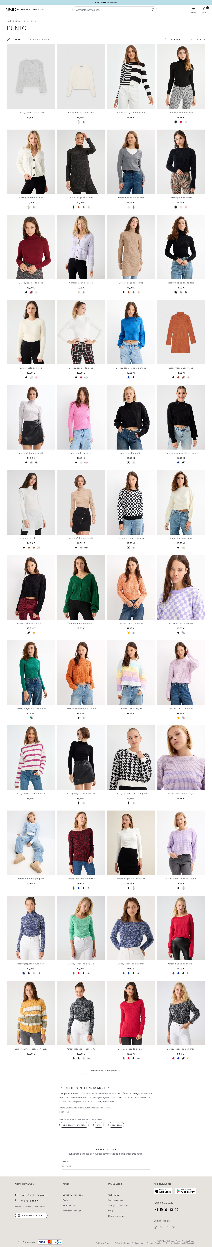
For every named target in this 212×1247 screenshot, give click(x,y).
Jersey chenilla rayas (131, 708)
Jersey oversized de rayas (181, 793)
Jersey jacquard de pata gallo (131, 793)
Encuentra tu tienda (33, 1215)
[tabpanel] (31, 76)
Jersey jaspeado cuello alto (31, 963)
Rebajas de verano (116, 1216)
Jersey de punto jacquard (31, 878)
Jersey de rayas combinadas (131, 112)
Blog (110, 1210)
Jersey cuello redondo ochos (31, 623)
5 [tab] (66, 47)
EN (173, 1227)
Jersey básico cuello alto (181, 282)
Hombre (39, 10)
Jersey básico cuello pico (81, 112)
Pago (65, 1200)
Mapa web (190, 1243)
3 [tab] (63, 47)
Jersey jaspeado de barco (81, 878)
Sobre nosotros (115, 1200)
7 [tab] (169, 47)
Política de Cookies (122, 1243)
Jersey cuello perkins (131, 453)
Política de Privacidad (104, 1243)
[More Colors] (88, 888)
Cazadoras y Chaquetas (74, 1125)
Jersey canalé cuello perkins (131, 368)
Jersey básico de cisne (181, 112)
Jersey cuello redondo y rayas (31, 793)
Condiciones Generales (164, 1243)
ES (161, 1227)
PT (167, 1227)
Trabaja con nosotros (118, 1205)
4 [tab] (64, 47)
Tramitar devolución (72, 1210)
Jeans (98, 1125)
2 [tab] (61, 47)
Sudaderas (116, 1125)
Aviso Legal (180, 1243)
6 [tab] (167, 47)
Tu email (65, 1161)
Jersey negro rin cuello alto (31, 708)
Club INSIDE (113, 1195)
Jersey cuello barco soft (31, 112)
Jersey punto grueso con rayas (31, 1049)
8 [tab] (21, 813)
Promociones (69, 1205)
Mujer (26, 10)
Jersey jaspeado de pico (81, 963)
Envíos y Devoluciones (73, 1195)
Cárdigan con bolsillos (31, 197)
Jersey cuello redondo (131, 623)
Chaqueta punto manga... (81, 623)
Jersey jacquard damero (131, 538)
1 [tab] (60, 47)
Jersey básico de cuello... (180, 963)
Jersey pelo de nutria (181, 197)
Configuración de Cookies (142, 1243)
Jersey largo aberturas (81, 197)
